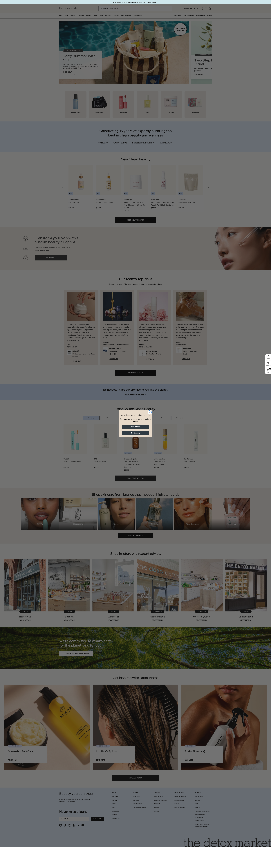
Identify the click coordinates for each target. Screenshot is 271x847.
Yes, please (135, 427)
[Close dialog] (150, 412)
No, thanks (135, 433)
